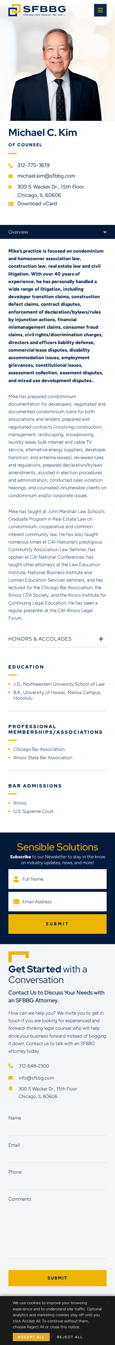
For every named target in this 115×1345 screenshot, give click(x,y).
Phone (14, 1172)
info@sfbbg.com (36, 1078)
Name (14, 1118)
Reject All (70, 1337)
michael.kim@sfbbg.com (46, 176)
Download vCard (37, 203)
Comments (19, 1199)
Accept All (31, 1337)
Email (14, 1145)
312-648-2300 (33, 1066)
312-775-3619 (33, 165)
